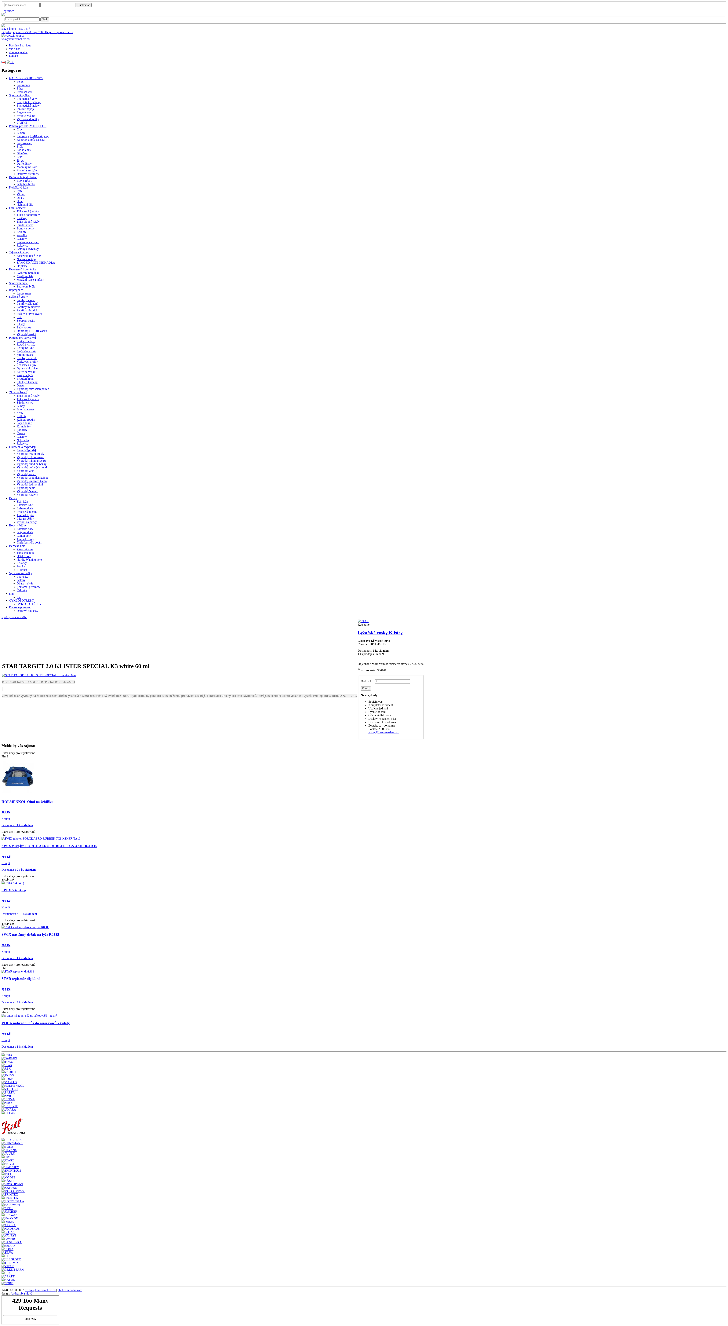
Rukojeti (22, 569)
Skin (19, 317)
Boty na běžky (18, 525)
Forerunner (23, 85)
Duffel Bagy (24, 163)
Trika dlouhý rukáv (28, 221)
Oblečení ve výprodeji (22, 447)
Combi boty (24, 535)
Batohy (21, 580)
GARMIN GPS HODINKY (26, 78)
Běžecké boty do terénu (23, 177)
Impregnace (16, 289)
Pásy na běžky (25, 518)
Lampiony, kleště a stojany (33, 136)
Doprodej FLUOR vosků (32, 330)
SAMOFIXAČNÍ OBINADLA (36, 262)
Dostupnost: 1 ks (17, 825)
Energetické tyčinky (29, 102)
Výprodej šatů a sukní (30, 484)
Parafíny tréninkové (28, 307)
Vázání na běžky (27, 522)
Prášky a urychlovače (29, 313)
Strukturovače (25, 354)
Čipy (20, 129)
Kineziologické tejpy (29, 255)
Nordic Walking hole (29, 559)
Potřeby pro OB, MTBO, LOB (27, 126)
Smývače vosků (26, 351)
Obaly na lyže (25, 583)
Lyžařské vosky (18, 296)
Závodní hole (25, 549)
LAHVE (22, 122)
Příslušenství (24, 91)
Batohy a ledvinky (28, 249)
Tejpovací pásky (19, 252)
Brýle (20, 146)
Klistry (21, 324)
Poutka (21, 566)
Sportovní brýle (18, 283)
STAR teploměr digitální (21, 979)
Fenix (20, 81)
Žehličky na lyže (27, 365)
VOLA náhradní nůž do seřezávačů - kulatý (36, 1023)
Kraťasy (22, 218)
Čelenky (22, 238)
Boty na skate (25, 532)
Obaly (20, 197)
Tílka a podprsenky (28, 214)
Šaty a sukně (24, 423)
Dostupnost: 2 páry (19, 869)
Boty (20, 156)
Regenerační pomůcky (22, 269)
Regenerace (24, 112)
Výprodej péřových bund (32, 467)
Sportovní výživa (19, 95)
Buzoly (21, 132)
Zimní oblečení (18, 392)
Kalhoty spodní (26, 419)
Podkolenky (24, 150)
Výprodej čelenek (27, 491)
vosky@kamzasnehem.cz (383, 732)
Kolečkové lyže (18, 187)
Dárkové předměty (28, 173)
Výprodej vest (25, 470)
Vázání (21, 194)
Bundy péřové (25, 409)
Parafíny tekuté (26, 300)
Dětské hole (24, 556)
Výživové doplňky (28, 119)
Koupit (6, 818)
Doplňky (22, 266)
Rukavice (22, 245)
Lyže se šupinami (27, 511)
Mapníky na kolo (27, 167)
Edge (20, 88)
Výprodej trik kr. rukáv (30, 457)
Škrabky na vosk (27, 358)
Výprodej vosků (26, 334)
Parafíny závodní (27, 310)
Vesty (20, 412)
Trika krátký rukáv (28, 211)
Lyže (20, 190)
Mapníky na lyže (27, 170)
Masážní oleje (25, 276)
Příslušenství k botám (29, 542)
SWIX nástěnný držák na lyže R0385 (30, 934)
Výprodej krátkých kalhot (32, 481)
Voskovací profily (27, 361)
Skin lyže (22, 501)
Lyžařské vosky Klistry (380, 632)
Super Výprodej (26, 450)
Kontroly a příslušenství (31, 139)
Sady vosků (24, 327)
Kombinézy (24, 426)
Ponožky (22, 235)
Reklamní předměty (28, 586)
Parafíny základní (27, 303)
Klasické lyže (25, 505)
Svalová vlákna (26, 115)
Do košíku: (367, 681)
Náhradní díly (25, 204)
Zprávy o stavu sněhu (14, 617)
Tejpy (20, 160)
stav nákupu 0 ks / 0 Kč (16, 28)
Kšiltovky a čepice (28, 242)
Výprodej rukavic (27, 494)
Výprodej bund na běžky (31, 464)
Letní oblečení (17, 208)
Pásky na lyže (25, 375)
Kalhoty (21, 231)
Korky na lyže (25, 348)
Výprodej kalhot (26, 474)
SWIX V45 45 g (14, 890)
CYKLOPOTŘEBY (21, 600)
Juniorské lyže (25, 515)
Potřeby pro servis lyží (22, 337)
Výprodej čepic (26, 487)
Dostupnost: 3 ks (17, 1002)
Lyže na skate (25, 508)
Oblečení (22, 153)
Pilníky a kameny (27, 382)
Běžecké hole (17, 546)
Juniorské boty (25, 539)
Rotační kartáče (26, 344)
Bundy (21, 406)
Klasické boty (25, 528)
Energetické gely (27, 98)
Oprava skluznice (27, 368)
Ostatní (21, 385)
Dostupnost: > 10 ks (19, 913)
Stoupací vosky (26, 320)
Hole (20, 201)
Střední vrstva (25, 225)
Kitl (11, 593)
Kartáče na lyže (26, 341)
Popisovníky (24, 143)
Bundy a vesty (25, 228)
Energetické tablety (28, 105)
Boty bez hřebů (26, 184)
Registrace (8, 11)
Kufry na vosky (26, 371)
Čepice (21, 433)
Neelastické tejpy (27, 259)
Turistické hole (25, 552)
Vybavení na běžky (20, 573)
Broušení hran (25, 378)
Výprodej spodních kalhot (32, 477)
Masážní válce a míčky (30, 279)
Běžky (13, 498)
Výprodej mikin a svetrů (31, 460)
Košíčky (22, 563)
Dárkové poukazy (20, 607)
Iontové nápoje (26, 109)
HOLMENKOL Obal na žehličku (27, 802)
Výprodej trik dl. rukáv (30, 453)
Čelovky (22, 590)
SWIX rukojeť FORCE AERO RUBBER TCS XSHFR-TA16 (49, 846)
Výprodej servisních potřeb (33, 388)
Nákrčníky (23, 440)
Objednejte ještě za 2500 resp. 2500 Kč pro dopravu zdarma (37, 32)
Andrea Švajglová (21, 1293)
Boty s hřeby (24, 180)
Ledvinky (22, 576)
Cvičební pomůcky (28, 272)
